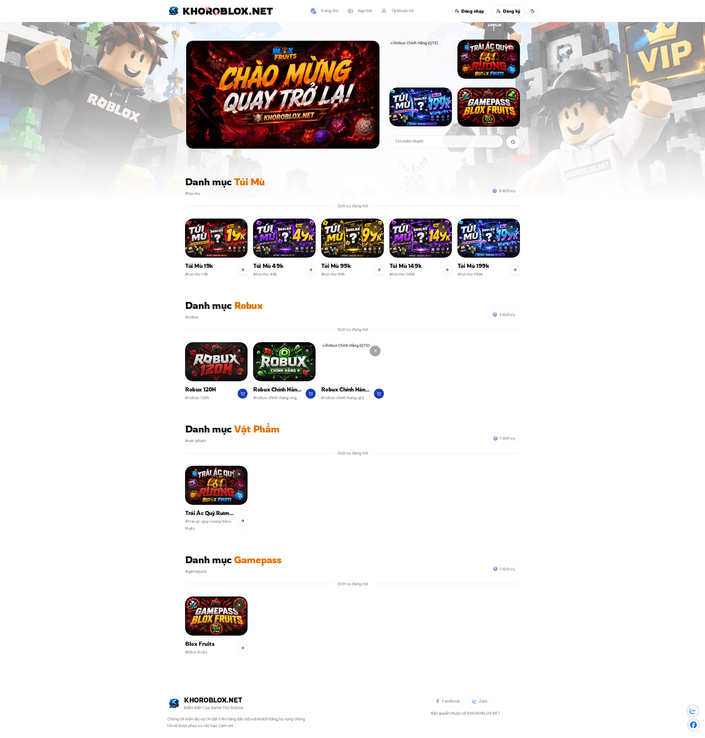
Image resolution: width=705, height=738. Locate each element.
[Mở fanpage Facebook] (693, 724)
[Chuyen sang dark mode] (533, 11)
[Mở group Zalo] (693, 710)
